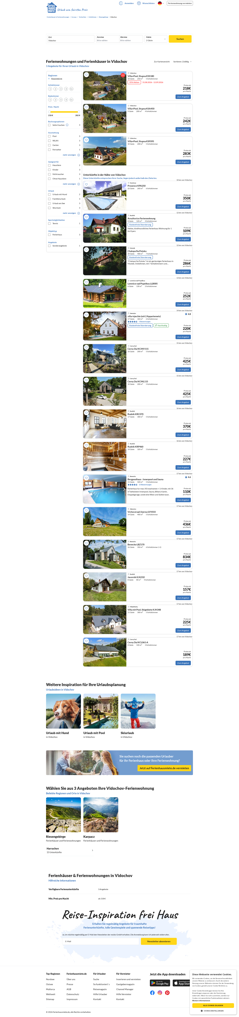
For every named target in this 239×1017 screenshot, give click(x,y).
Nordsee (50, 979)
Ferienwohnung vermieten (180, 3)
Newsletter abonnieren (158, 941)
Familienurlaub (66, 199)
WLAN (66, 140)
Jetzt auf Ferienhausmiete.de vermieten (164, 768)
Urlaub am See (66, 203)
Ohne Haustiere (66, 178)
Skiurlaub (66, 208)
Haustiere (66, 165)
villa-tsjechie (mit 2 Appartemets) (144, 316)
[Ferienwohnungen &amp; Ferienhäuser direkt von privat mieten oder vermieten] (67, 9)
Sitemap (50, 999)
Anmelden (129, 3)
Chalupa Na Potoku (137, 251)
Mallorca (50, 989)
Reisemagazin (100, 989)
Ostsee (49, 984)
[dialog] (213, 992)
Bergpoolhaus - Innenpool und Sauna (145, 479)
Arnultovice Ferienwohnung (141, 218)
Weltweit (50, 994)
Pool (66, 136)
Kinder (66, 169)
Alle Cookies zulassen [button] (213, 1005)
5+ (71, 89)
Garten (66, 145)
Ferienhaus (66, 234)
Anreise (100, 37)
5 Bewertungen (144, 321)
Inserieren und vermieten (128, 979)
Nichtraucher (66, 174)
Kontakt (97, 999)
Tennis (66, 223)
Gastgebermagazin (125, 984)
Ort (50, 37)
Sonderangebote (66, 245)
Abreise (123, 37)
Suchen (180, 39)
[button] (213, 1011)
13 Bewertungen (145, 485)
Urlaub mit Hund (66, 194)
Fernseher (66, 149)
